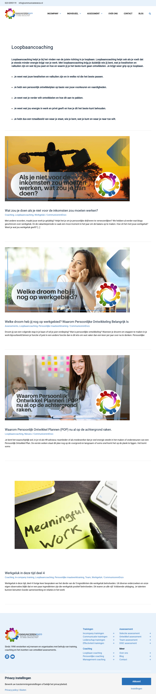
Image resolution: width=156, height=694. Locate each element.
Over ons (123, 653)
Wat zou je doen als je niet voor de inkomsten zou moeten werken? (51, 210)
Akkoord (136, 681)
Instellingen (136, 689)
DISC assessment (128, 643)
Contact (123, 659)
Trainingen (88, 629)
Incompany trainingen (93, 633)
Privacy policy (11, 690)
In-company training (24, 577)
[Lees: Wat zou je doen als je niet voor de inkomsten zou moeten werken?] (67, 168)
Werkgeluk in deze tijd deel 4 (25, 573)
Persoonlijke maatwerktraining (53, 326)
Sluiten (23, 690)
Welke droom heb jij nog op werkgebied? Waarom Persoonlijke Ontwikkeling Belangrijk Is (67, 322)
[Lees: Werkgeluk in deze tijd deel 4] (66, 515)
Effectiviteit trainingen (93, 643)
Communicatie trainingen (95, 636)
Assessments (11, 326)
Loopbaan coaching (92, 653)
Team (88, 577)
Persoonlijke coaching (93, 656)
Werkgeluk (39, 215)
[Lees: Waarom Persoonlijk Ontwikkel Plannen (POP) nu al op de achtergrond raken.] (67, 387)
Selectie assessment (129, 633)
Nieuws (28, 434)
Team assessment (128, 640)
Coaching (9, 215)
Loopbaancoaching (24, 215)
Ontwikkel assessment (130, 636)
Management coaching (94, 659)
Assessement (126, 629)
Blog (121, 656)
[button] (59, 13)
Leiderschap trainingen (94, 640)
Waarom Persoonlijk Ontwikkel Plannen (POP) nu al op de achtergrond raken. (58, 429)
